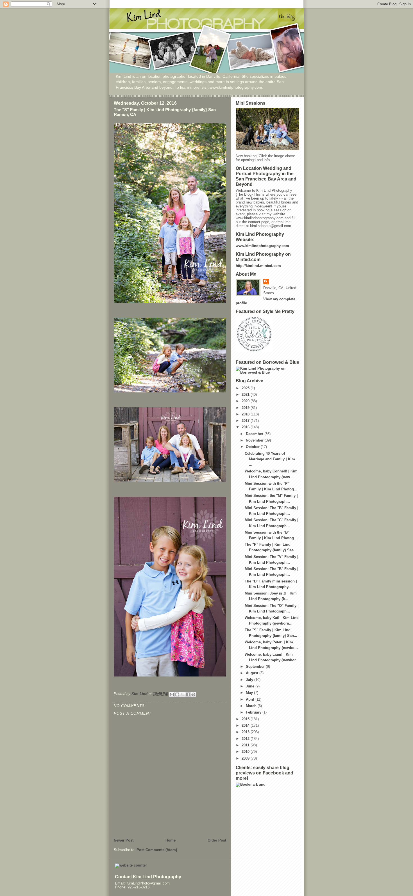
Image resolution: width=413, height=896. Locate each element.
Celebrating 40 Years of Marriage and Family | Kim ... (270, 459)
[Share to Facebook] (188, 694)
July (250, 680)
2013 (246, 732)
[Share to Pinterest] (193, 694)
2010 (246, 752)
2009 (246, 758)
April (250, 699)
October (253, 447)
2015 (246, 719)
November (255, 440)
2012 (246, 739)
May (250, 693)
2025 (246, 388)
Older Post (217, 840)
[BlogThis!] (177, 694)
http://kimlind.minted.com (258, 266)
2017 (246, 421)
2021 (246, 395)
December (255, 434)
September (256, 667)
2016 (246, 427)
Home (170, 840)
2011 (246, 745)
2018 (246, 414)
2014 (246, 726)
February (254, 712)
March (252, 706)
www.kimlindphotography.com (262, 246)
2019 (246, 408)
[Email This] (172, 694)
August (252, 673)
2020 (246, 401)
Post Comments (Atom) (157, 850)
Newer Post (123, 840)
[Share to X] (182, 694)
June (250, 686)
